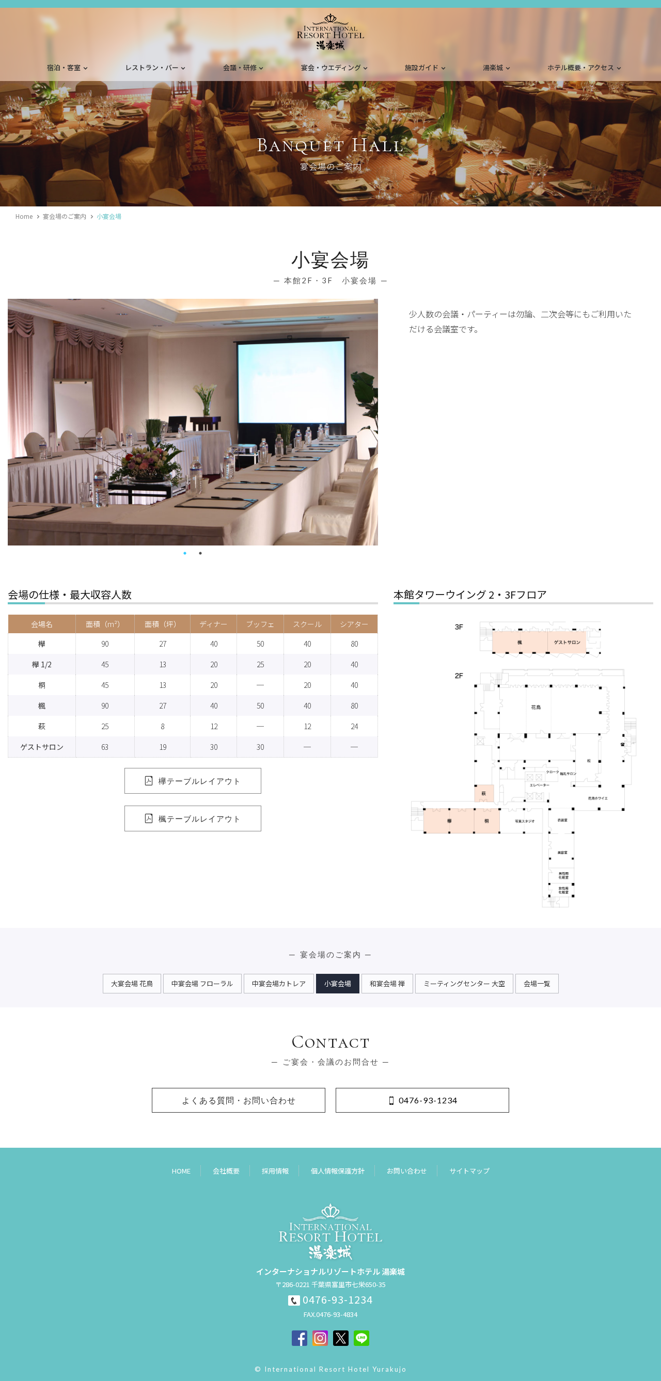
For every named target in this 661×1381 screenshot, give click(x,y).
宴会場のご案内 (64, 216)
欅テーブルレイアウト (200, 780)
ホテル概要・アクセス (580, 67)
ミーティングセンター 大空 (464, 983)
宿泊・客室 (64, 67)
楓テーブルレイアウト (200, 818)
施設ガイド (421, 67)
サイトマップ (469, 1171)
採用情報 (275, 1171)
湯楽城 (493, 67)
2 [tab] (200, 553)
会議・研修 (240, 67)
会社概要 (226, 1171)
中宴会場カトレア (279, 983)
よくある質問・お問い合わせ (239, 1100)
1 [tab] (185, 553)
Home (24, 216)
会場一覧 (537, 983)
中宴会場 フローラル (202, 983)
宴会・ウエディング (331, 67)
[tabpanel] (193, 422)
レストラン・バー (152, 67)
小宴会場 (337, 983)
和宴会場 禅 (387, 983)
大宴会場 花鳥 (132, 983)
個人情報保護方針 (338, 1171)
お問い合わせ (407, 1171)
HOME (181, 1171)
